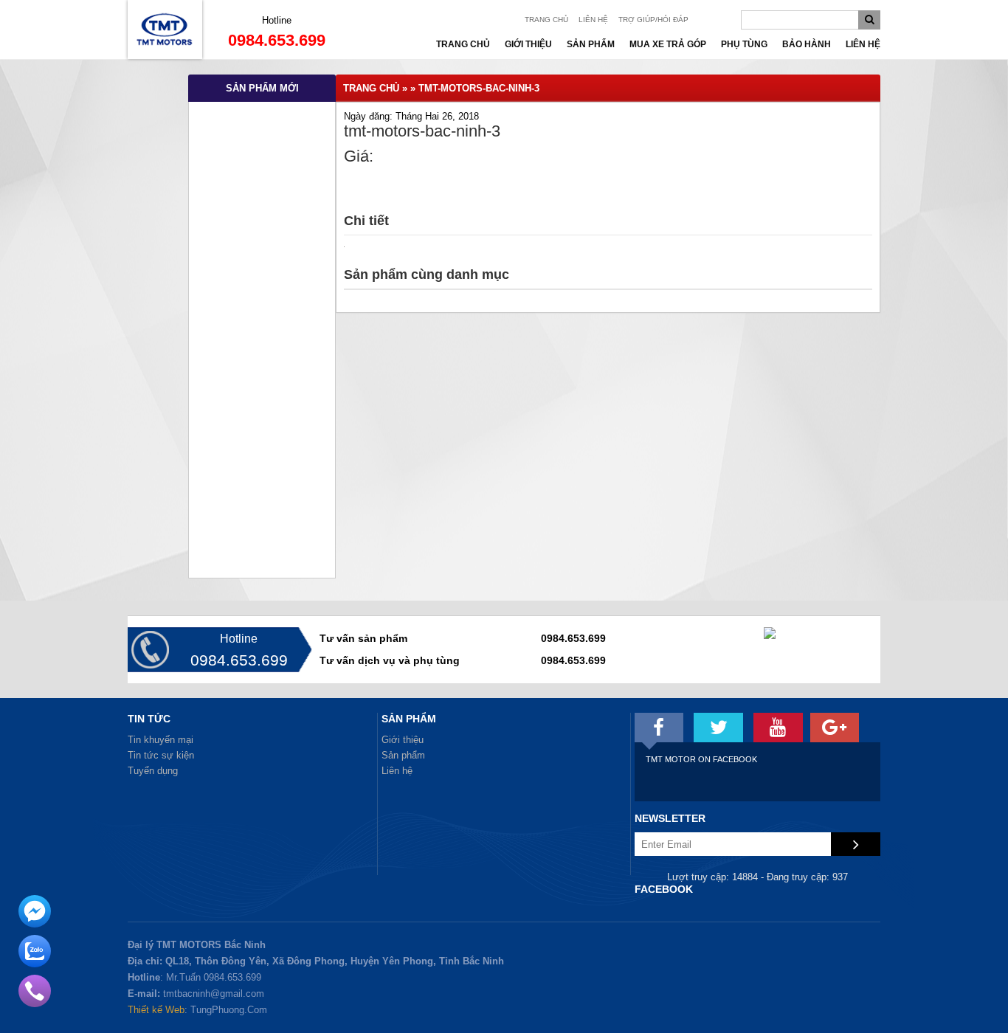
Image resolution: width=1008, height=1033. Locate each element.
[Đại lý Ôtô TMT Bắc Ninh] (165, 55)
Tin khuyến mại (160, 739)
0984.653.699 (276, 40)
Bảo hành (806, 44)
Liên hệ (593, 19)
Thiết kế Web (156, 1009)
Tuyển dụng (153, 770)
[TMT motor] (659, 727)
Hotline (276, 20)
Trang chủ (546, 19)
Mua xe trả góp (667, 44)
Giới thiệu (528, 44)
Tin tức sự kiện (161, 755)
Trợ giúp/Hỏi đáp (653, 19)
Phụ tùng (744, 44)
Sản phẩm (591, 44)
